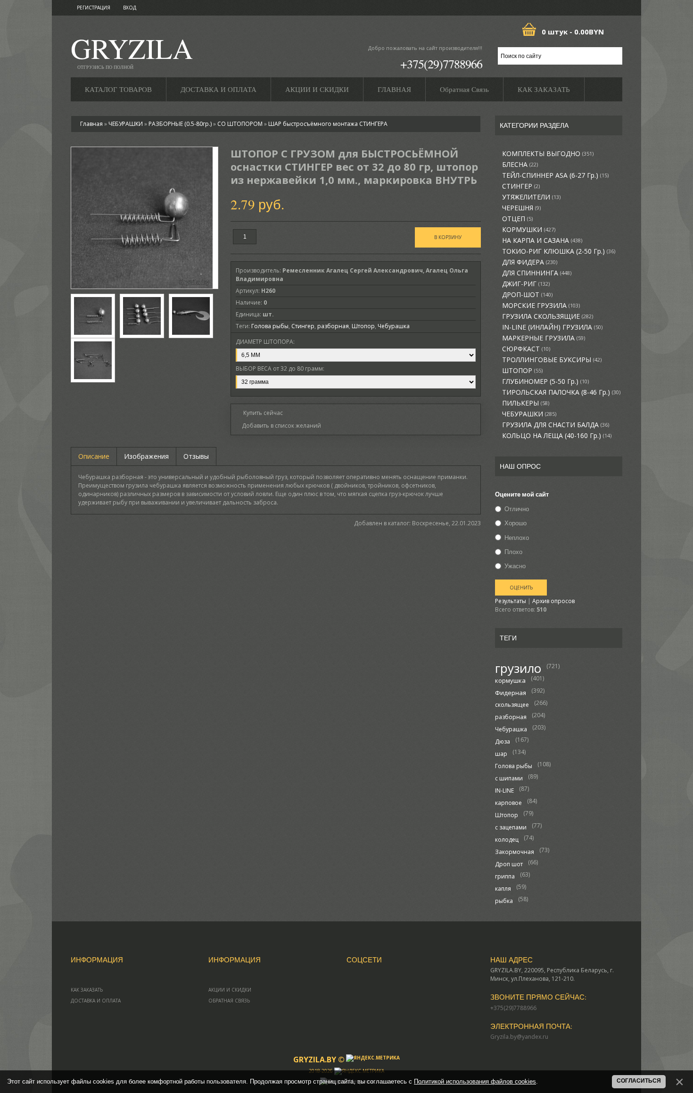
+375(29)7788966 (441, 64)
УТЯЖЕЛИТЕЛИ (531, 197)
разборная (511, 717)
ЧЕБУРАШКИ (529, 414)
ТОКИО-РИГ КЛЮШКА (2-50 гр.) (558, 251)
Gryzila (132, 51)
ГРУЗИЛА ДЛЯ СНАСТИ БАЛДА (555, 425)
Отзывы (196, 456)
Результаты (510, 601)
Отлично (516, 509)
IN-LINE (504, 791)
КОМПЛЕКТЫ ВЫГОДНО (548, 153)
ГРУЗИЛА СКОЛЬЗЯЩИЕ (547, 316)
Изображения (146, 456)
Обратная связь (229, 1000)
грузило (518, 668)
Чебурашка (511, 729)
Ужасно (515, 566)
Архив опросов (553, 601)
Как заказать (87, 989)
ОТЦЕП (517, 219)
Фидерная (510, 692)
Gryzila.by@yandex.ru (519, 1037)
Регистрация (93, 7)
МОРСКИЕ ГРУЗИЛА (541, 305)
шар (501, 754)
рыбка (504, 901)
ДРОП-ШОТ (527, 294)
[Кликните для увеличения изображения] (142, 218)
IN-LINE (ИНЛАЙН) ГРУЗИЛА (552, 327)
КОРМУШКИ (528, 229)
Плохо (513, 551)
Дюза (502, 741)
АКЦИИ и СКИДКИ (229, 989)
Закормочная (514, 852)
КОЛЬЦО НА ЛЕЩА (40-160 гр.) (556, 435)
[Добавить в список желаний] (278, 426)
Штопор (506, 815)
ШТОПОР (522, 370)
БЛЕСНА (520, 164)
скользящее (512, 705)
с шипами (509, 778)
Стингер (302, 326)
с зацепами (511, 827)
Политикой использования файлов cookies (475, 1081)
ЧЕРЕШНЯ (521, 208)
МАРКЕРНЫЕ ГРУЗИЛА (543, 338)
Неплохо (516, 537)
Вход (129, 7)
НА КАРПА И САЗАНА (542, 240)
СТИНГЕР (521, 186)
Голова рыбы (513, 766)
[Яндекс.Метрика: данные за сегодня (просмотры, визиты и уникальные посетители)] (373, 1058)
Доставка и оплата (96, 1000)
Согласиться (639, 1080)
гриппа (505, 876)
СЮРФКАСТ (526, 349)
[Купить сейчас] (259, 412)
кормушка (510, 680)
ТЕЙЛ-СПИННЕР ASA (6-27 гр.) (555, 175)
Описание (93, 456)
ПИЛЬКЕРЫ (525, 403)
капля (503, 889)
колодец (507, 840)
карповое (508, 803)
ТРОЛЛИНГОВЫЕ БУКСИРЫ (552, 360)
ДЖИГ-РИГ (526, 284)
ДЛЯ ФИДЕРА (529, 262)
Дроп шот (509, 864)
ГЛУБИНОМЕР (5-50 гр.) (545, 381)
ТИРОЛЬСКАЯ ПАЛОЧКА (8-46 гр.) (561, 392)
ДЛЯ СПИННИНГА (536, 273)
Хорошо (515, 523)
